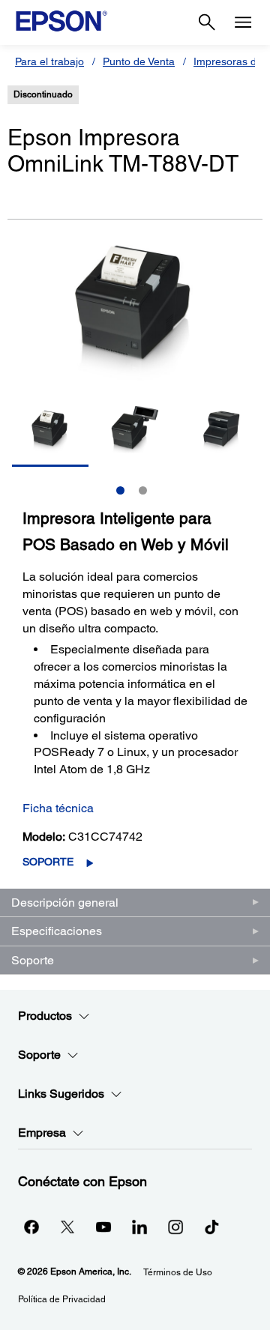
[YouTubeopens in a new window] (103, 1226)
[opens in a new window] (211, 1226)
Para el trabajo (49, 61)
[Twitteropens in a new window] (67, 1226)
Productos (45, 1016)
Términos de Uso (177, 1272)
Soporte (48, 862)
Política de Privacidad (62, 1299)
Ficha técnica (58, 808)
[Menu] (243, 22)
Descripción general (64, 902)
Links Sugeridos (61, 1093)
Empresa (42, 1132)
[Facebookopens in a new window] (31, 1226)
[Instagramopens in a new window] (175, 1226)
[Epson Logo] (61, 21)
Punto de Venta (139, 61)
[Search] (207, 22)
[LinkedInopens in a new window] (139, 1226)
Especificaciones (56, 931)
